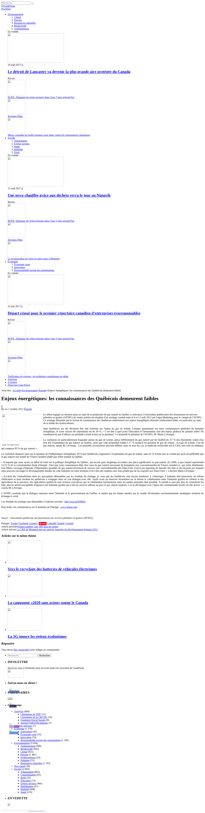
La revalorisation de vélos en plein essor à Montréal (34, 258)
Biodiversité (20, 26)
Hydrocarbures (28, 757)
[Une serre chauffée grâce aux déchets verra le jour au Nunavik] (36, 185)
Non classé (19, 766)
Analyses (12, 379)
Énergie (18, 20)
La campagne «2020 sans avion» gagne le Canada (48, 603)
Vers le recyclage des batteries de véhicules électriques (52, 569)
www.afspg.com (69, 507)
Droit (16, 152)
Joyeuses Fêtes (15, 116)
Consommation (28, 774)
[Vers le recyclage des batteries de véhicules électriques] (25, 562)
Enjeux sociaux (22, 143)
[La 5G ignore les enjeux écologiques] (25, 629)
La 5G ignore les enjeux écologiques (37, 636)
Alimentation (20, 140)
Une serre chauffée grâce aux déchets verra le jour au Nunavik (59, 195)
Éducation (25, 780)
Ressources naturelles (25, 23)
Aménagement (21, 28)
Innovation (19, 267)
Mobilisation (26, 786)
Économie (13, 261)
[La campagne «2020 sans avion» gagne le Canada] (25, 596)
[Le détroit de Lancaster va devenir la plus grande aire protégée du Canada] (36, 62)
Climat (17, 17)
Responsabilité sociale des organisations (34, 270)
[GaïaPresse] (8, 6)
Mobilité (18, 149)
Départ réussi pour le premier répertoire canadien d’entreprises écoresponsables (74, 313)
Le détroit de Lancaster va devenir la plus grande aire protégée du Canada (69, 71)
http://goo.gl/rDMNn (75, 501)
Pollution (25, 760)
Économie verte (22, 264)
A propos (12, 382)
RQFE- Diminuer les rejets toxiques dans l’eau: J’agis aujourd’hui (41, 97)
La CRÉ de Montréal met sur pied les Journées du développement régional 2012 (57, 529)
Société (11, 138)
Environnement (15, 14)
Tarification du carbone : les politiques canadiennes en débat (38, 376)
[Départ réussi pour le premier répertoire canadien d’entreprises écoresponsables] (36, 303)
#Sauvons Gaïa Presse (19, 385)
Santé (17, 146)
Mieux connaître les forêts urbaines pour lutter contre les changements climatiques (49, 135)
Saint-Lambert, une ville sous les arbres (38, 526)
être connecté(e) (22, 649)
